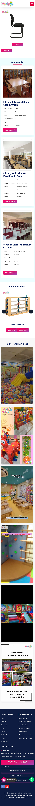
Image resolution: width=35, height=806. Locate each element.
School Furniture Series (25, 738)
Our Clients (4, 725)
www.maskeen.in (17, 775)
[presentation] (4, 312)
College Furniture (23, 731)
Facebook (3, 786)
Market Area (4, 741)
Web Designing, (24, 795)
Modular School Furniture (26, 735)
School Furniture (23, 718)
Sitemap (3, 738)
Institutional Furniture (25, 721)
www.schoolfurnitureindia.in (17, 780)
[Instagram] (17, 376)
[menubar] (32, 4)
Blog (2, 728)
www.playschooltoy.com (17, 770)
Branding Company (21, 797)
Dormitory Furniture (24, 728)
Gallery (3, 731)
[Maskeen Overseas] (7, 3)
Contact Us (4, 735)
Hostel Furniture (23, 725)
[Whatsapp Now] (31, 779)
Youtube (7, 786)
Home (2, 718)
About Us (3, 721)
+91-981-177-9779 (18, 762)
